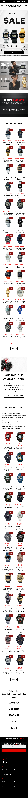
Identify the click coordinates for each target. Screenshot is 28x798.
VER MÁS (14, 348)
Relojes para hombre (6, 774)
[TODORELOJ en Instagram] (6, 763)
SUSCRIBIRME (14, 750)
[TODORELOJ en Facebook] (3, 763)
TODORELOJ (11, 794)
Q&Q (15, 786)
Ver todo (16, 772)
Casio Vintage (5, 784)
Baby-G (15, 781)
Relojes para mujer (18, 769)
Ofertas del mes (5, 772)
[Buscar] (26, 5)
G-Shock (4, 786)
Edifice (15, 784)
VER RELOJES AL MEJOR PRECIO (14, 395)
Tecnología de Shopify (5, 796)
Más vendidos (5, 769)
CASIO (3, 781)
